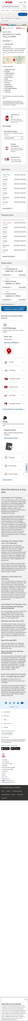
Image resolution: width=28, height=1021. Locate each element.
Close (25, 999)
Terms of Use (14, 1019)
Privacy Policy (6, 1019)
